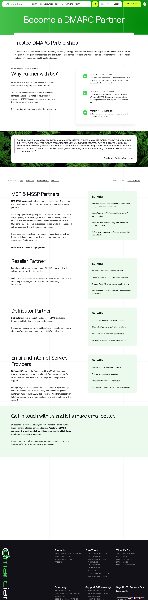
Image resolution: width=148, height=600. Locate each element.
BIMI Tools (90, 570)
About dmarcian (62, 590)
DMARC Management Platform (68, 553)
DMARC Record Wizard (95, 559)
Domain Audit (132, 4)
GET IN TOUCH (134, 181)
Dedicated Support (64, 559)
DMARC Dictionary (93, 596)
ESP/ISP (55, 181)
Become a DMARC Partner (66, 599)
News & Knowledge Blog (96, 593)
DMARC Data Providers (96, 576)
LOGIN (116, 4)
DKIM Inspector (92, 565)
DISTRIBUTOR (43, 181)
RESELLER (30, 181)
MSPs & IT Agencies (125, 565)
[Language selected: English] (136, 597)
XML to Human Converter (97, 573)
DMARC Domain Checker (96, 553)
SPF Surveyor (91, 562)
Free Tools (91, 550)
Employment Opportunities (67, 593)
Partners (69, 4)
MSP (21, 181)
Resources (48, 4)
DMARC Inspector (93, 556)
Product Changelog (94, 599)
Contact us (60, 596)
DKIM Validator (92, 568)
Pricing (59, 4)
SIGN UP (105, 4)
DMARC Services (62, 556)
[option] (135, 598)
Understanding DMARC (95, 590)
